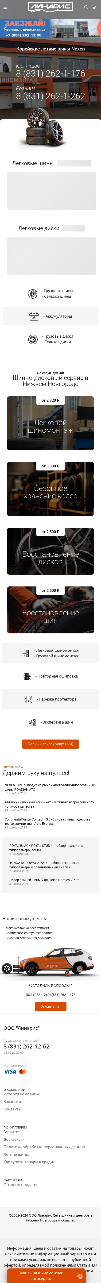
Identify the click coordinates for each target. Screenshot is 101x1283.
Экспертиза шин (58, 722)
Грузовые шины (58, 290)
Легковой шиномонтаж (51, 426)
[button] (5, 28)
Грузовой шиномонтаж (57, 656)
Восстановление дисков (50, 558)
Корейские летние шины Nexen (50, 49)
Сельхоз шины (57, 296)
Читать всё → (13, 767)
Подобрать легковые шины (52, 205)
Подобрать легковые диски (52, 270)
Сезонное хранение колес (50, 492)
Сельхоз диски (57, 341)
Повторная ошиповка (58, 676)
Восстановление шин (50, 616)
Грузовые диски (58, 336)
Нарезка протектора (58, 699)
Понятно (50, 1268)
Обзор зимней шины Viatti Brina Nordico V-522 (44, 880)
